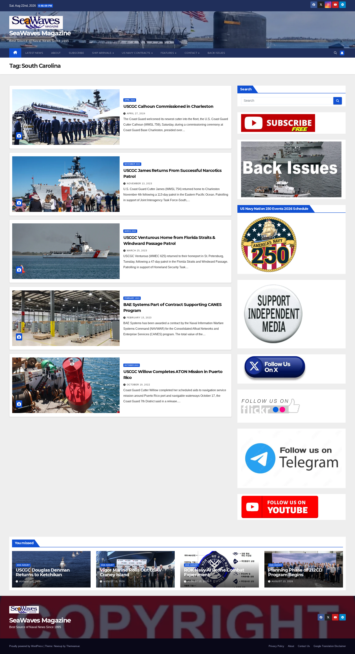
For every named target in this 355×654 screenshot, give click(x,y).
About (56, 52)
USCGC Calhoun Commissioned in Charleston (168, 106)
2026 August (23, 565)
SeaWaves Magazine (40, 33)
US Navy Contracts (136, 52)
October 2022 (131, 365)
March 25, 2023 (137, 250)
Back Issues (216, 52)
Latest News (34, 52)
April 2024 (129, 100)
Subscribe (76, 52)
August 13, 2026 (30, 581)
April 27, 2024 (136, 113)
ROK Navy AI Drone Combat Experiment (214, 572)
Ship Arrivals (102, 52)
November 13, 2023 (139, 183)
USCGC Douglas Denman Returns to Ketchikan (43, 572)
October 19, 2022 (138, 384)
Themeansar (73, 646)
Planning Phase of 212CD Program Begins (295, 572)
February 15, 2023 (139, 317)
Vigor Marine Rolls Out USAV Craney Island (131, 572)
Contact (191, 52)
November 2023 (132, 164)
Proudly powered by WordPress (26, 646)
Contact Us (304, 646)
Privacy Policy (276, 646)
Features (168, 52)
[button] (335, 52)
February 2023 (132, 298)
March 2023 (130, 231)
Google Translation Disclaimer (330, 646)
